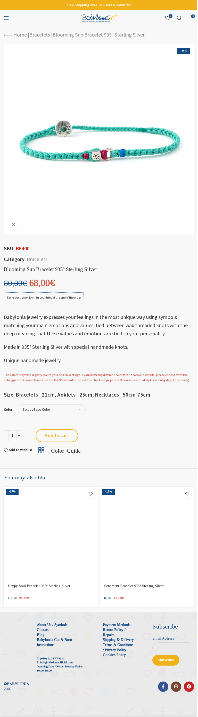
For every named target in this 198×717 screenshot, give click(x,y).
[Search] (179, 18)
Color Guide (66, 450)
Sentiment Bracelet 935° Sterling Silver (134, 586)
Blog (41, 635)
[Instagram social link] (176, 687)
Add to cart (57, 435)
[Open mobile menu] (6, 18)
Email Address (163, 638)
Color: (8, 409)
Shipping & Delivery (118, 640)
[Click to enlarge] (13, 224)
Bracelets (39, 35)
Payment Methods (116, 625)
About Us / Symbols (52, 625)
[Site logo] (99, 17)
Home (20, 35)
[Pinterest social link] (189, 687)
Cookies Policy (114, 655)
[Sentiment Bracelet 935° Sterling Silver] (147, 533)
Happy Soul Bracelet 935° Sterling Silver (39, 586)
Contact (43, 630)
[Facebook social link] (163, 687)
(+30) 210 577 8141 (52, 658)
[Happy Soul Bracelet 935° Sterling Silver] (51, 533)
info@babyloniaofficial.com (56, 662)
